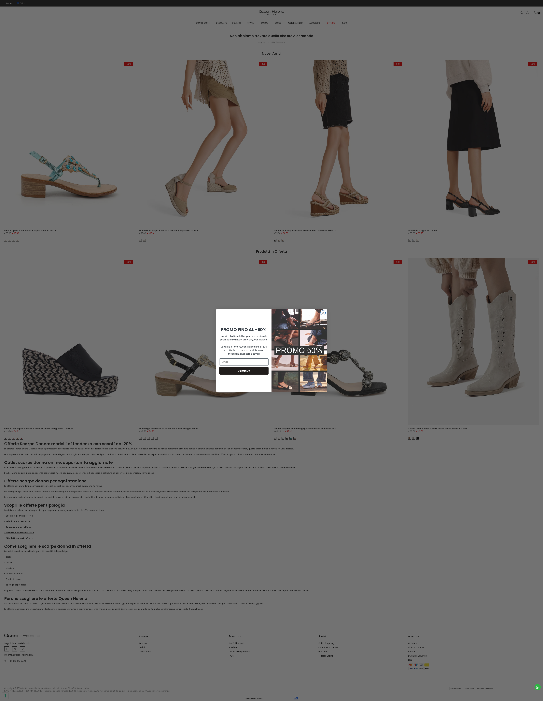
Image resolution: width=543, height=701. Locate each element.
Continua (244, 370)
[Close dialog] (323, 312)
